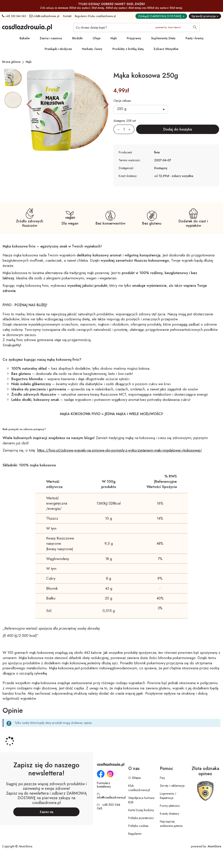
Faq (162, 778)
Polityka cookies (138, 826)
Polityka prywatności (141, 818)
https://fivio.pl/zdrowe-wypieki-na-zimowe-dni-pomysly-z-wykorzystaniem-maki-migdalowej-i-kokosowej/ (119, 450)
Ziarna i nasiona (51, 38)
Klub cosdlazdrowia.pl (139, 787)
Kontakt (67, 16)
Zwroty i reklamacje (172, 785)
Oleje (96, 38)
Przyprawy (134, 38)
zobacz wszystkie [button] (182, 176)
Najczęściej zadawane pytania (171, 823)
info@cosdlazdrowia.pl (45, 16)
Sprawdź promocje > (204, 16)
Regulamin (135, 833)
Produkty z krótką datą (128, 49)
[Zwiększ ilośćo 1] (131, 129)
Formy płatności (170, 806)
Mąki (113, 38)
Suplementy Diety (163, 38)
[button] (29, 104)
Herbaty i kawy (92, 49)
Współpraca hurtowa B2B (141, 800)
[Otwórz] (140, 109)
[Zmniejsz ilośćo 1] (116, 129)
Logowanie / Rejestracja (168, 795)
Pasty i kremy (195, 38)
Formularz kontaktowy (104, 785)
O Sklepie (134, 778)
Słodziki (77, 38)
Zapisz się (46, 812)
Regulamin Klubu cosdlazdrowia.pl (95, 16)
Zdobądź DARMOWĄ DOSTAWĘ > (161, 16)
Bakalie (25, 38)
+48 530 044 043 (15, 16)
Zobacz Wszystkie (166, 49)
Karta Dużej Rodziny (141, 810)
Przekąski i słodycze (58, 49)
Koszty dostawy (169, 813)
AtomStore (214, 846)
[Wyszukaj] (195, 28)
